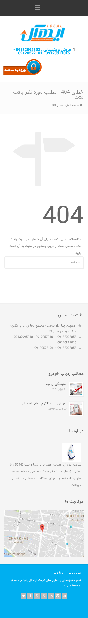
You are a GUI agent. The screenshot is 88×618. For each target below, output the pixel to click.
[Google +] (37, 596)
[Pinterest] (44, 596)
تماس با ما (75, 572)
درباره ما (59, 572)
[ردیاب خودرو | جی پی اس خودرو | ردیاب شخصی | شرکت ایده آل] (44, 41)
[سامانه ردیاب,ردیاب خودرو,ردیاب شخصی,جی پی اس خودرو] (22, 75)
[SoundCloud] (64, 596)
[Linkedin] (51, 596)
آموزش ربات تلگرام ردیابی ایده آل (44, 403)
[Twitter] (23, 596)
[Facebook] (30, 596)
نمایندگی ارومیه (56, 384)
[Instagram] (58, 596)
